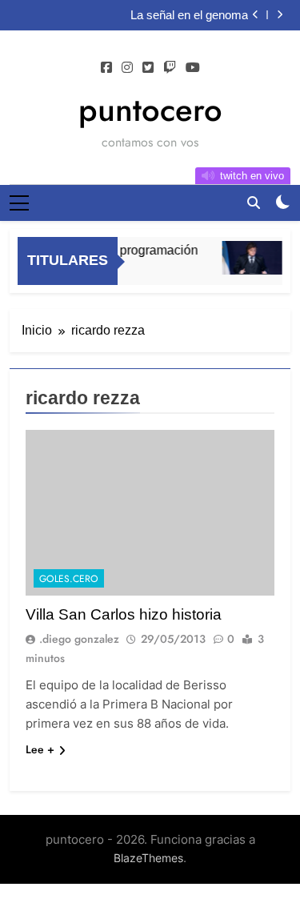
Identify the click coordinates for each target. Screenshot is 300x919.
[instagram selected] (127, 68)
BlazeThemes (148, 858)
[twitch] (169, 68)
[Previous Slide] (255, 15)
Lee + (40, 749)
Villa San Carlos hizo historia (124, 614)
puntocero (150, 109)
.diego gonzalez (79, 639)
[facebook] (106, 68)
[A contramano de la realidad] (251, 258)
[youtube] (193, 68)
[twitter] (148, 68)
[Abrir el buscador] (253, 202)
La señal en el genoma (189, 15)
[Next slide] (279, 15)
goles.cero (68, 579)
